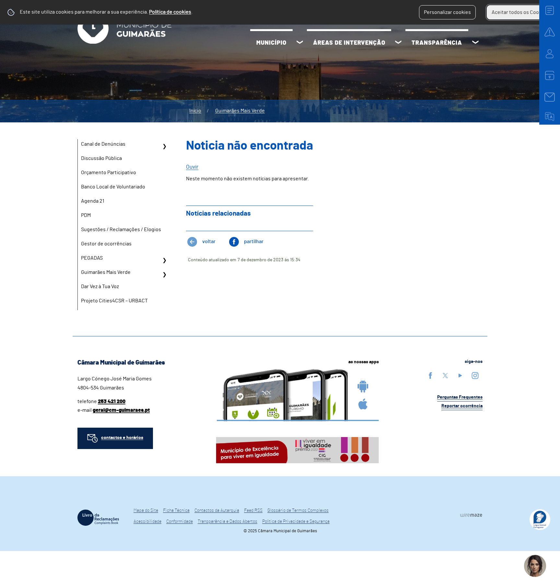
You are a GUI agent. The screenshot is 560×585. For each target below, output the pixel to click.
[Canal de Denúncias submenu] (164, 146)
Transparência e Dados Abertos (227, 521)
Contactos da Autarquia (216, 510)
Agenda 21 (92, 201)
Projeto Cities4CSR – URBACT (114, 300)
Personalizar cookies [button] (447, 12)
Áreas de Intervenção (349, 43)
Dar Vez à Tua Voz (100, 286)
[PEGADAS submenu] (164, 260)
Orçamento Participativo (108, 172)
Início (195, 110)
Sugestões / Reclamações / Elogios (121, 229)
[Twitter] (445, 375)
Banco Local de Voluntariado (113, 186)
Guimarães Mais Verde (240, 110)
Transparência (437, 43)
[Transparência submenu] (475, 43)
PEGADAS (92, 258)
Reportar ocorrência (462, 406)
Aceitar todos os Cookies (520, 12)
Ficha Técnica (176, 510)
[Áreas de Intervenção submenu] (398, 43)
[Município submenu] (300, 43)
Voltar (209, 241)
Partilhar (253, 241)
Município (271, 43)
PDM (86, 215)
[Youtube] (460, 375)
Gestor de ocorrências (106, 243)
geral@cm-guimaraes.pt (121, 410)
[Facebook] (430, 375)
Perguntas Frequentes (460, 397)
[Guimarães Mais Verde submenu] (164, 274)
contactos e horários (122, 437)
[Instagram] (475, 375)
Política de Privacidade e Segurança (296, 521)
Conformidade (179, 521)
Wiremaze (471, 515)
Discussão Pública (101, 158)
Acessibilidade (147, 521)
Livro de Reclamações (98, 518)
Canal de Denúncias (103, 144)
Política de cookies (170, 12)
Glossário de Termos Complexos (298, 510)
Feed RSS (253, 510)
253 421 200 (111, 401)
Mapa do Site (146, 510)
